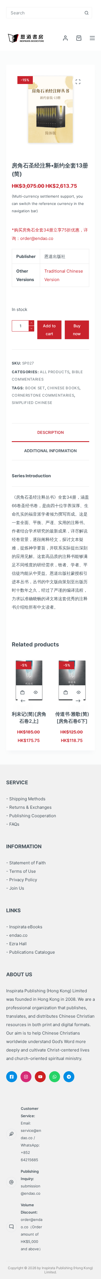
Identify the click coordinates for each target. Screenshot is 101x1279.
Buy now (77, 329)
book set (35, 388)
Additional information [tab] (50, 450)
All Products (54, 372)
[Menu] (92, 38)
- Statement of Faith (26, 862)
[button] (22, 692)
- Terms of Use (21, 871)
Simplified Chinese (32, 402)
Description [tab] (50, 432)
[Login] (65, 38)
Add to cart (49, 329)
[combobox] (43, 12)
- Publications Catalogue (30, 952)
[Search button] (86, 12)
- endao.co (16, 935)
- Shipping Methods (25, 798)
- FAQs (12, 824)
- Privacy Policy (21, 879)
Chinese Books (63, 388)
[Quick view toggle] (35, 692)
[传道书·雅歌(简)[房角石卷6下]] (72, 680)
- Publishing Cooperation (31, 815)
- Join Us (15, 888)
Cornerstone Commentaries (43, 395)
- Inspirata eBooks (24, 926)
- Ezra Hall (16, 943)
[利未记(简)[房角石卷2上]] (29, 680)
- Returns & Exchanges (29, 807)
